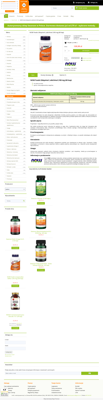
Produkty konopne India (13, 102)
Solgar (8, 114)
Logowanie (55, 386)
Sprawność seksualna (13, 143)
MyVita (9, 87)
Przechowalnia (56, 390)
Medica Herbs (10, 81)
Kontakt (77, 386)
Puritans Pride (11, 111)
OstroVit (9, 108)
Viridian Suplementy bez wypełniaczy (13, 124)
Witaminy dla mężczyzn (13, 158)
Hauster (9, 63)
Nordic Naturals (11, 93)
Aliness (9, 36)
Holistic (9, 72)
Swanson (9, 117)
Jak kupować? (31, 388)
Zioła (8, 170)
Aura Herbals (10, 42)
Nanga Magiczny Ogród (13, 90)
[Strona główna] (6, 16)
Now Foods (10, 96)
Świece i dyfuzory (11, 149)
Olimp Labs (10, 99)
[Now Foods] (70, 64)
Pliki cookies (78, 388)
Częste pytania (32, 386)
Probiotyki (9, 140)
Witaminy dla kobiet (12, 155)
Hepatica (9, 66)
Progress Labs (10, 105)
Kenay (8, 75)
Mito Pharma (10, 84)
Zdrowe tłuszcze (11, 164)
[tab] (33, 75)
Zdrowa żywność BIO (12, 161)
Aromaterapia (10, 39)
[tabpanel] (63, 122)
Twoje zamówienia (57, 388)
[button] (86, 58)
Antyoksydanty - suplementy (14, 134)
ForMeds (9, 60)
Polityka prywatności (33, 390)
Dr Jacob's (9, 48)
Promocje (9, 179)
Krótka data (10, 173)
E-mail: (7, 339)
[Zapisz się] (89, 373)
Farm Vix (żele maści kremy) (14, 57)
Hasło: (6, 345)
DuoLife (9, 54)
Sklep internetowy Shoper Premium (51, 399)
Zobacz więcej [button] (9, 11)
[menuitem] (12, 16)
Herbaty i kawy (11, 69)
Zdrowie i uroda (11, 167)
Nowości (9, 176)
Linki (76, 392)
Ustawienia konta (56, 392)
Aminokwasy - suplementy (14, 131)
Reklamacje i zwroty (9, 392)
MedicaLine (10, 78)
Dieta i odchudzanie (12, 137)
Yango (8, 128)
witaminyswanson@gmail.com (74, 395)
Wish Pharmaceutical (12, 120)
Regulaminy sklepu (33, 392)
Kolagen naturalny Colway (14, 45)
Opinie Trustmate (80, 390)
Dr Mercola (10, 51)
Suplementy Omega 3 (13, 146)
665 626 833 (88, 395)
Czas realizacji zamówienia (11, 386)
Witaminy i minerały (12, 152)
